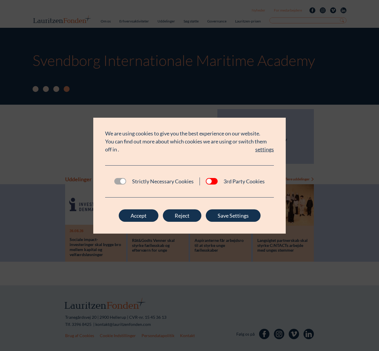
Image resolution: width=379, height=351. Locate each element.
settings (264, 149)
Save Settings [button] (233, 215)
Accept (139, 215)
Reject (182, 215)
